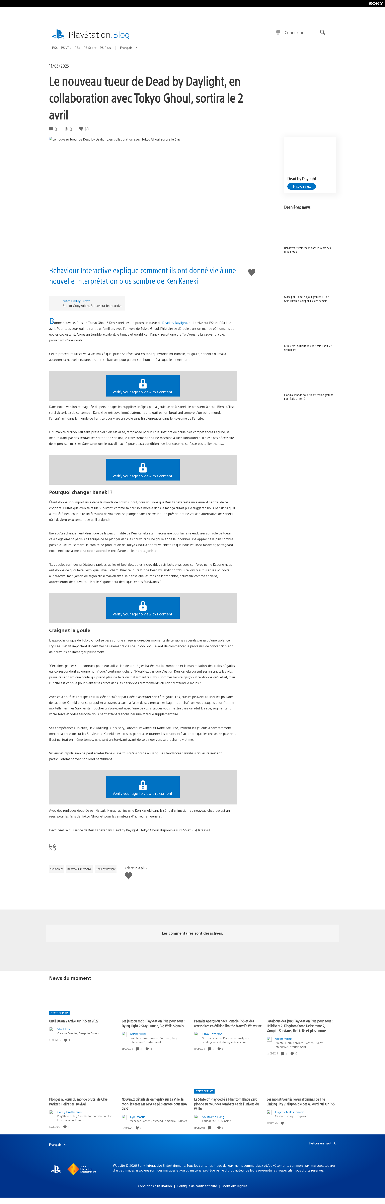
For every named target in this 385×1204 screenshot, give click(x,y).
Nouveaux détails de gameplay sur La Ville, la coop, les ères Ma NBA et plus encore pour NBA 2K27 (154, 1104)
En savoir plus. (302, 186)
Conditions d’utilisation (155, 1186)
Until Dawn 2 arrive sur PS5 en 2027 (74, 1021)
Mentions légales (234, 1186)
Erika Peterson (212, 1034)
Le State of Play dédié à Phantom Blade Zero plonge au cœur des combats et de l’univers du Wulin (226, 1104)
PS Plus (105, 48)
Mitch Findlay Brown (76, 301)
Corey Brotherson (69, 1112)
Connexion (294, 32)
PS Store (90, 48)
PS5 (55, 48)
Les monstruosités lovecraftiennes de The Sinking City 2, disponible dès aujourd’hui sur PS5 (301, 1101)
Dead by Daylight (174, 323)
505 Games (56, 868)
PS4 (77, 48)
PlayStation (99, 34)
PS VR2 (66, 48)
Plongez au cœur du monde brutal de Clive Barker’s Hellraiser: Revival (78, 1101)
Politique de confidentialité (197, 1186)
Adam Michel (138, 1034)
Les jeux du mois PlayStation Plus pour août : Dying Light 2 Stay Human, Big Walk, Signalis (153, 1023)
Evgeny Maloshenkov (289, 1112)
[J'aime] (66, 1040)
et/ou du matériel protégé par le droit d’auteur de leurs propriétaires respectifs (234, 1170)
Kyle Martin (137, 1117)
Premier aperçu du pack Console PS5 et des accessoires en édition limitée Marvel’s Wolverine (228, 1023)
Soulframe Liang (213, 1117)
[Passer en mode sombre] (278, 32)
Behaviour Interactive (79, 868)
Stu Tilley (63, 1029)
